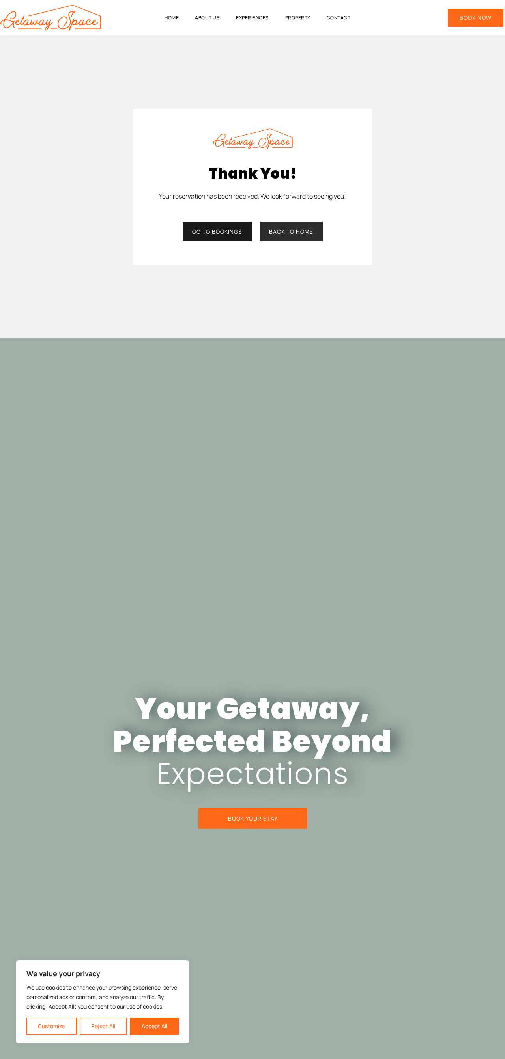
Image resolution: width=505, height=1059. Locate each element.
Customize (51, 1026)
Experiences (252, 17)
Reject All (103, 1026)
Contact (339, 17)
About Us (207, 17)
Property (297, 17)
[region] (102, 1001)
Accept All (154, 1026)
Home (172, 17)
